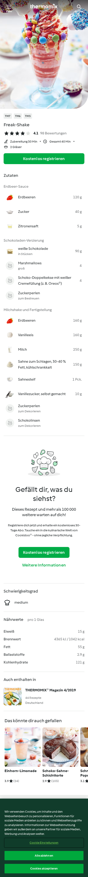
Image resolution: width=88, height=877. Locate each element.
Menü (9, 11)
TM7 (8, 116)
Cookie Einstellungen (44, 842)
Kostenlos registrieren (44, 158)
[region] (44, 838)
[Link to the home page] (44, 8)
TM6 (18, 116)
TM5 (28, 116)
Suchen (79, 11)
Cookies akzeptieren (44, 868)
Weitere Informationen (44, 565)
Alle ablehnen (44, 855)
